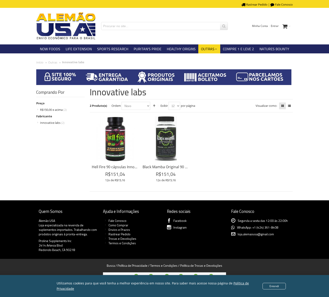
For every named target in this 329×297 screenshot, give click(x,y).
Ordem (116, 106)
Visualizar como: (266, 106)
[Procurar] (224, 26)
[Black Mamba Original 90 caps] (165, 138)
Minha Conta (260, 26)
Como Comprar (118, 225)
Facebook (180, 220)
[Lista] (289, 106)
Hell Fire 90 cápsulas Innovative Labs (122, 166)
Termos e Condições (122, 243)
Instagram (180, 227)
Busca (111, 265)
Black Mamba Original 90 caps (168, 166)
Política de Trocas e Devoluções (201, 265)
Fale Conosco (284, 4)
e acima (53, 110)
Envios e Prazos (119, 229)
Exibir (164, 106)
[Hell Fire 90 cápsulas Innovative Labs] (115, 138)
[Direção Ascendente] (154, 106)
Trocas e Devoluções (122, 238)
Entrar (275, 26)
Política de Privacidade (132, 265)
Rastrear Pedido (256, 4)
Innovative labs (52, 123)
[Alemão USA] (65, 26)
